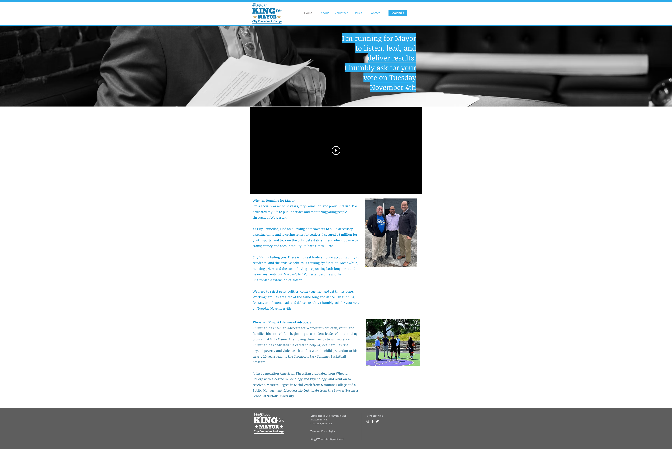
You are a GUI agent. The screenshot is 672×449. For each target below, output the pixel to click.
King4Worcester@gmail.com (327, 439)
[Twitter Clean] (377, 421)
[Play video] (336, 150)
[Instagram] (368, 421)
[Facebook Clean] (372, 421)
